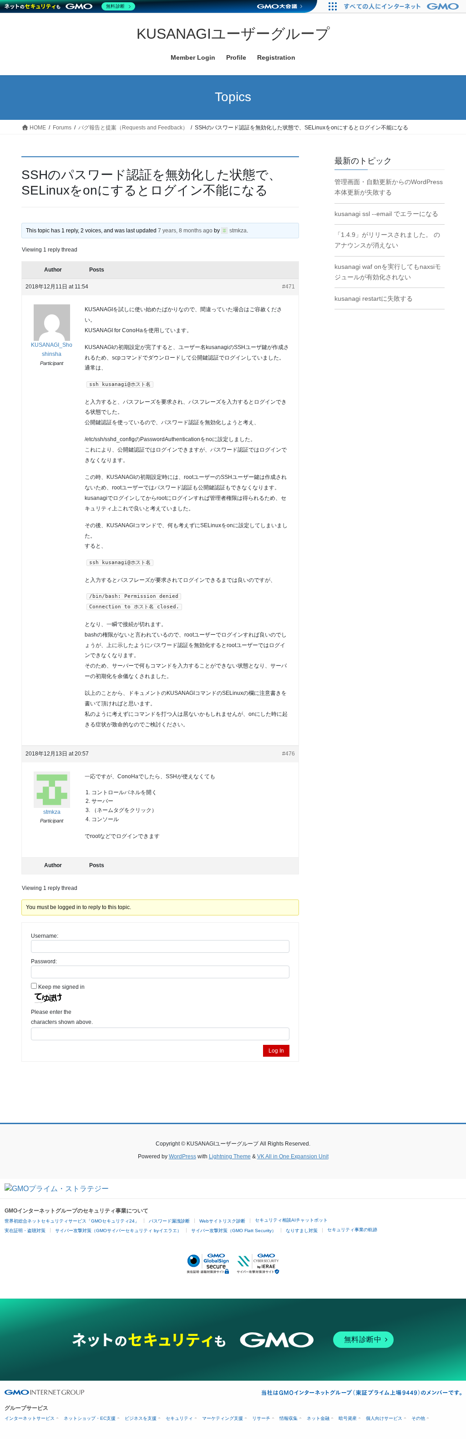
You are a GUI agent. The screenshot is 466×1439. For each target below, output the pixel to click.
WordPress (182, 1156)
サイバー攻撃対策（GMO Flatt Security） (233, 1230)
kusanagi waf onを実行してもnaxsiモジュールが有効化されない (387, 272)
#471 (288, 286)
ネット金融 (318, 1418)
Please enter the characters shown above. (62, 1017)
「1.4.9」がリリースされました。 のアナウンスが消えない (387, 240)
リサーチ (261, 1418)
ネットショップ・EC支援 (90, 1418)
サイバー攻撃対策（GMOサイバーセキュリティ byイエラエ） (118, 1230)
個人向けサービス (384, 1418)
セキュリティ (179, 1418)
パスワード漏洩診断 (169, 1220)
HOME (37, 127)
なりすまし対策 (302, 1230)
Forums (62, 127)
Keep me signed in (61, 987)
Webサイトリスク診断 (222, 1220)
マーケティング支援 (222, 1418)
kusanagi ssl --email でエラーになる (386, 213)
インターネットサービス (30, 1418)
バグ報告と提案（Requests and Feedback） (133, 127)
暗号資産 (348, 1418)
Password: (44, 961)
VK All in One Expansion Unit (293, 1156)
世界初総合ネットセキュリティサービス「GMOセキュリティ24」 (72, 1220)
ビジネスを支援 (141, 1418)
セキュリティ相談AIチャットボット (291, 1220)
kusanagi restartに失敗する (373, 298)
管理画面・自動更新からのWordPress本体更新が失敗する (388, 187)
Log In (276, 1051)
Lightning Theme (230, 1156)
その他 (418, 1418)
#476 (288, 753)
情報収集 (288, 1418)
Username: (44, 936)
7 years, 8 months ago (185, 230)
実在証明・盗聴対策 (25, 1230)
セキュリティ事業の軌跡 (352, 1229)
